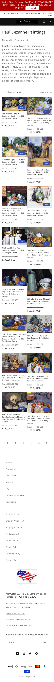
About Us (10, 482)
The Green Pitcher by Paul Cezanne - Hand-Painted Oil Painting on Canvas (38, 213)
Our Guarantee (13, 475)
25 (39, 443)
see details (32, 8)
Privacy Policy (12, 547)
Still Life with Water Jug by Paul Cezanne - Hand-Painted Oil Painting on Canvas (39, 338)
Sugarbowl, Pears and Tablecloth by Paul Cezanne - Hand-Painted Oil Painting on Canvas (39, 253)
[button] (3, 22)
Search (9, 462)
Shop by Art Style (14, 527)
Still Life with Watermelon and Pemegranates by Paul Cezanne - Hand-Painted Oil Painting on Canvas (14, 337)
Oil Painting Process (15, 495)
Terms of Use (12, 540)
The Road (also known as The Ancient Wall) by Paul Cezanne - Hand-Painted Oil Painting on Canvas (39, 121)
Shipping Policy (13, 553)
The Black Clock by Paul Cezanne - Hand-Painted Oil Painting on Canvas (13, 250)
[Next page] (46, 443)
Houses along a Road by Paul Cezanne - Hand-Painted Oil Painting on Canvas (13, 162)
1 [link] (7, 443)
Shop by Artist (12, 514)
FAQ (7, 488)
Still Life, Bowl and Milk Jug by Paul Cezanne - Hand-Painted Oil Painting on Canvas (39, 301)
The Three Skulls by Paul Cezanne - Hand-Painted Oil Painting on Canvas (13, 116)
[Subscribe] (44, 642)
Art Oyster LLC (30, 677)
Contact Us (11, 469)
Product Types (12, 560)
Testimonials (12, 502)
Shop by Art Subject (15, 521)
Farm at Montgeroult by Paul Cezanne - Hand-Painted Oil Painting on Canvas (38, 172)
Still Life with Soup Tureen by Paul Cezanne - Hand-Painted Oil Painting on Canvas (13, 377)
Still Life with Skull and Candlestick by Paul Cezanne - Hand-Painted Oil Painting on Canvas (14, 417)
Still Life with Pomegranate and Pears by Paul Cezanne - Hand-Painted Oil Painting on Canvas (39, 419)
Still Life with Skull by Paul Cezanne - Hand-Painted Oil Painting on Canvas (38, 378)
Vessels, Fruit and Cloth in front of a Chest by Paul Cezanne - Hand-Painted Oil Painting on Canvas (13, 211)
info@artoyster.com (15, 613)
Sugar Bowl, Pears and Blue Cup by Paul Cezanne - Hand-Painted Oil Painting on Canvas (13, 292)
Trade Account (12, 534)
